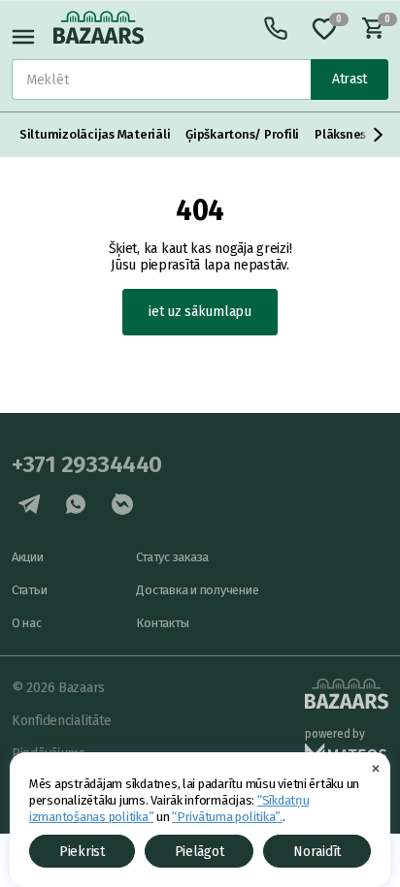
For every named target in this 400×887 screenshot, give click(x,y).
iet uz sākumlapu (200, 311)
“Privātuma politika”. (227, 816)
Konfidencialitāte (61, 721)
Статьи (29, 590)
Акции (28, 557)
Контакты (162, 623)
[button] (378, 134)
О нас (27, 623)
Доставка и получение (197, 590)
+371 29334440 (87, 464)
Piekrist (82, 851)
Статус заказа (172, 557)
